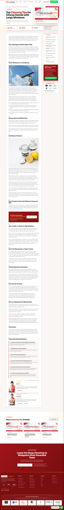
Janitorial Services (32, 484)
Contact (40, 1)
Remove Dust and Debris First (50, 41)
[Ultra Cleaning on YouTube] (6, 490)
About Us (42, 478)
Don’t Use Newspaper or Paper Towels (50, 51)
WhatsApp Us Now (32, 216)
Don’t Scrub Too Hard (49, 55)
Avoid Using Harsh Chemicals (50, 53)
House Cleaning (20, 478)
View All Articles (54, 419)
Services (25, 1)
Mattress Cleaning (32, 481)
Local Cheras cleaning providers (14, 318)
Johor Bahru (54, 481)
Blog (36, 1)
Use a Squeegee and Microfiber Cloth (51, 37)
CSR (41, 481)
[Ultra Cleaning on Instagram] (4, 490)
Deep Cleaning (20, 481)
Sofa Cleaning (32, 478)
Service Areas (31, 1)
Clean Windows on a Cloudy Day (51, 39)
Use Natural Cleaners (49, 43)
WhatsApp (55, 1)
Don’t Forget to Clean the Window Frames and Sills (51, 46)
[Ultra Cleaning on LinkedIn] (8, 490)
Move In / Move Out (21, 484)
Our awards (26, 403)
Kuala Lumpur (54, 478)
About (21, 1)
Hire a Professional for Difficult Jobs (50, 57)
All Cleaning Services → (21, 487)
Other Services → (32, 487)
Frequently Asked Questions (50, 61)
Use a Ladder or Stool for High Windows (50, 48)
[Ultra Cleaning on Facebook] (2, 490)
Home (17, 1)
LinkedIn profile (20, 403)
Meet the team (20, 390)
